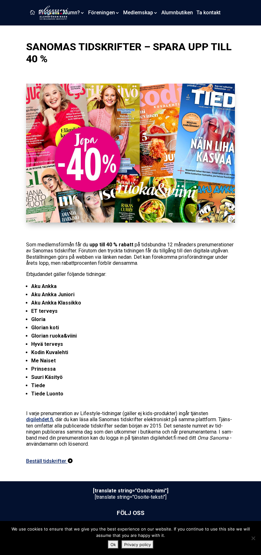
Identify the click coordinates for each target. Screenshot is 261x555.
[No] (253, 538)
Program (49, 13)
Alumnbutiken (177, 13)
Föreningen (101, 13)
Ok (113, 544)
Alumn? (71, 13)
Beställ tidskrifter (46, 461)
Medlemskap (138, 13)
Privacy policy (137, 544)
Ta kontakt (208, 13)
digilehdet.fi (39, 419)
